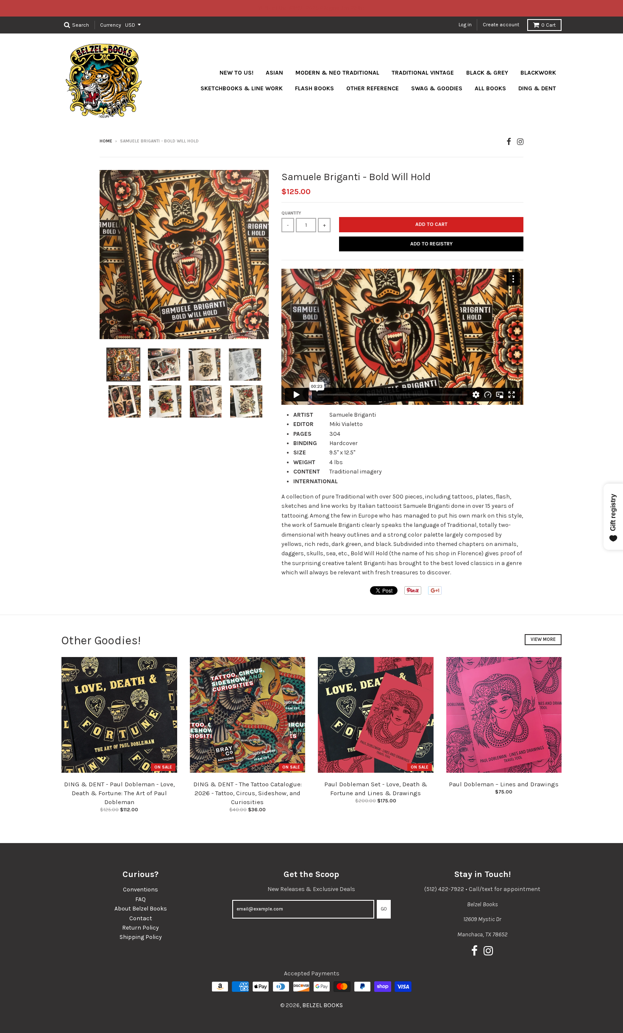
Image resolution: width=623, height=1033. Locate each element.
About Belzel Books (140, 908)
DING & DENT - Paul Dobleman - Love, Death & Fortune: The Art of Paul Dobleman (119, 793)
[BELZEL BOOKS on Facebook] (508, 142)
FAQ (140, 899)
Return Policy (140, 927)
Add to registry (431, 244)
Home (106, 141)
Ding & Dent (537, 88)
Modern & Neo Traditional (337, 72)
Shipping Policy (141, 937)
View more (543, 639)
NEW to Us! (236, 72)
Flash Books (314, 88)
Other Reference (372, 88)
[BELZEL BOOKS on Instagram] (520, 142)
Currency (110, 25)
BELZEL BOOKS (322, 1005)
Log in (465, 25)
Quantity (291, 213)
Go (384, 909)
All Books (490, 88)
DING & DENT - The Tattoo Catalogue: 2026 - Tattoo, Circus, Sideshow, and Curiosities (247, 793)
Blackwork (538, 72)
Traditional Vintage (423, 72)
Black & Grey (487, 72)
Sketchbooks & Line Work (241, 88)
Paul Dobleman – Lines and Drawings (504, 784)
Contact (140, 918)
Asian (274, 72)
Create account (501, 25)
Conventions (140, 889)
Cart (548, 25)
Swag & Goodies (436, 88)
